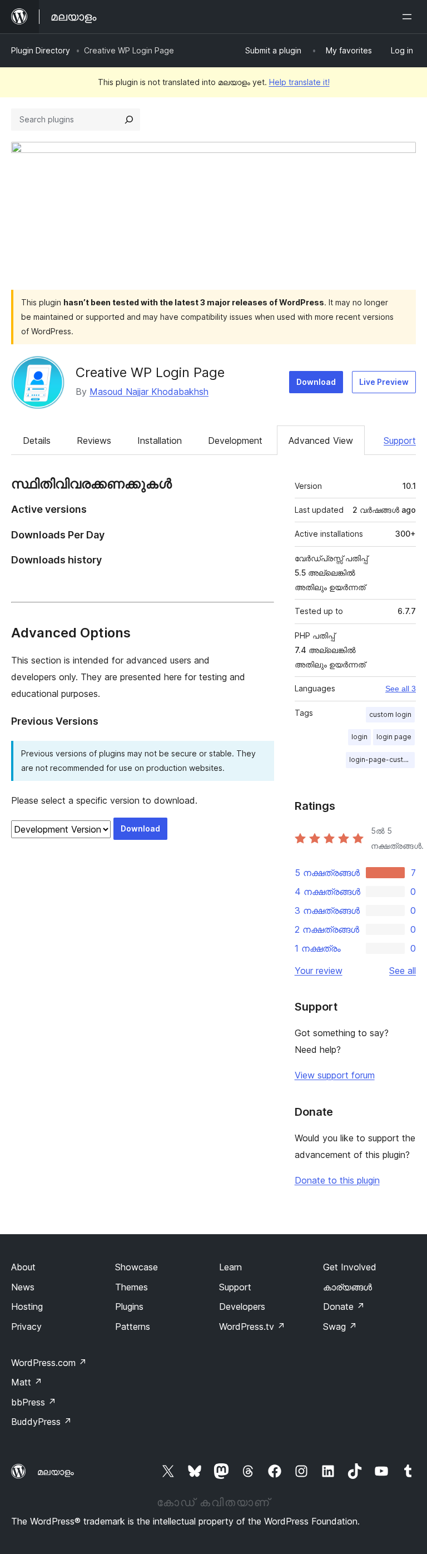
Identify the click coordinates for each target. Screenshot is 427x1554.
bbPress (33, 1402)
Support (400, 440)
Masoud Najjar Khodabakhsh (149, 391)
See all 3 (400, 688)
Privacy (26, 1326)
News (22, 1287)
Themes (131, 1287)
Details (37, 440)
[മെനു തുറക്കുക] (409, 16)
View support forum (335, 1075)
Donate (344, 1306)
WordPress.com (49, 1362)
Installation (159, 440)
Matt (26, 1382)
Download (316, 382)
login (359, 737)
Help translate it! (299, 82)
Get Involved (349, 1267)
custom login (390, 714)
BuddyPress (41, 1421)
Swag (340, 1326)
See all (402, 970)
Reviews (94, 440)
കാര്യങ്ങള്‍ (347, 1287)
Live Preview (384, 382)
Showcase (136, 1267)
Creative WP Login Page (150, 372)
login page (393, 737)
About (23, 1267)
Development (235, 440)
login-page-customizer (382, 759)
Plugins (129, 1306)
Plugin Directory (40, 50)
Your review (318, 970)
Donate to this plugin (337, 1180)
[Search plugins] (129, 119)
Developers (242, 1306)
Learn (230, 1267)
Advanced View (321, 440)
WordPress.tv (252, 1326)
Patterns (132, 1326)
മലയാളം (55, 1471)
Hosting (27, 1306)
